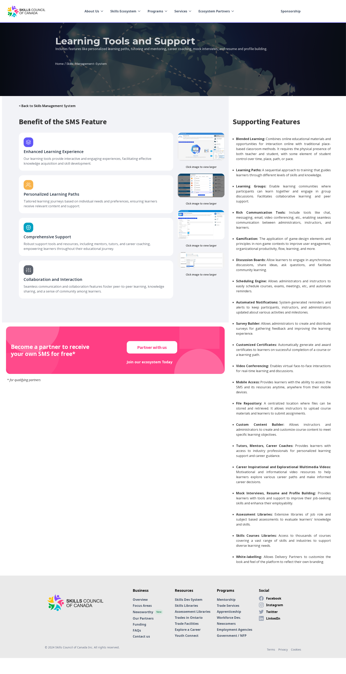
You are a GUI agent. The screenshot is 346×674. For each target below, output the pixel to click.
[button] (94, 11)
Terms (271, 649)
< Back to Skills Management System (47, 106)
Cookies (296, 649)
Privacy (283, 649)
